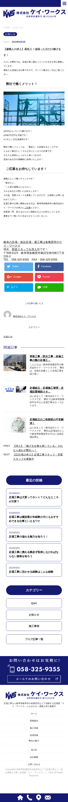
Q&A (34, 603)
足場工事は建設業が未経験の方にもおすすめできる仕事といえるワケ (34, 518)
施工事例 (34, 626)
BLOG (34, 750)
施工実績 (34, 728)
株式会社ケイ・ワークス (24, 316)
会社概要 (34, 757)
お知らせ (8, 336)
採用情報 (34, 735)
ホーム (34, 713)
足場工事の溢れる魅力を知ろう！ (28, 536)
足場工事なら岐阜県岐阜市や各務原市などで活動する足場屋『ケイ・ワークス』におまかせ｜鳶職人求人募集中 (34, 704)
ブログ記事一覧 (34, 639)
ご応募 (27, 207)
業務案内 (34, 721)
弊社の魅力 (34, 741)
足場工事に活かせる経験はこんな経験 (31, 571)
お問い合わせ (34, 764)
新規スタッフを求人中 (26, 249)
